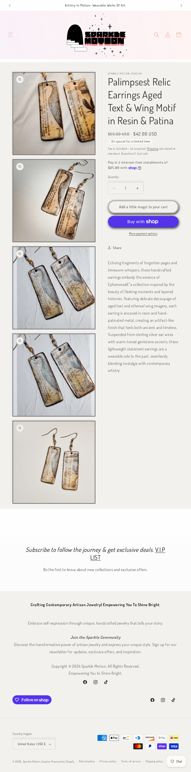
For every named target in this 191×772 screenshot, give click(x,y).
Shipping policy (154, 761)
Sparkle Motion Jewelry (36, 761)
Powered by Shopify (63, 761)
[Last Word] (9, 5)
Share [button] (117, 248)
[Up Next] (181, 5)
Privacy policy (108, 761)
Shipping (152, 148)
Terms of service (131, 761)
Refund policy (87, 761)
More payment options (143, 233)
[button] (10, 34)
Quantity (113, 177)
